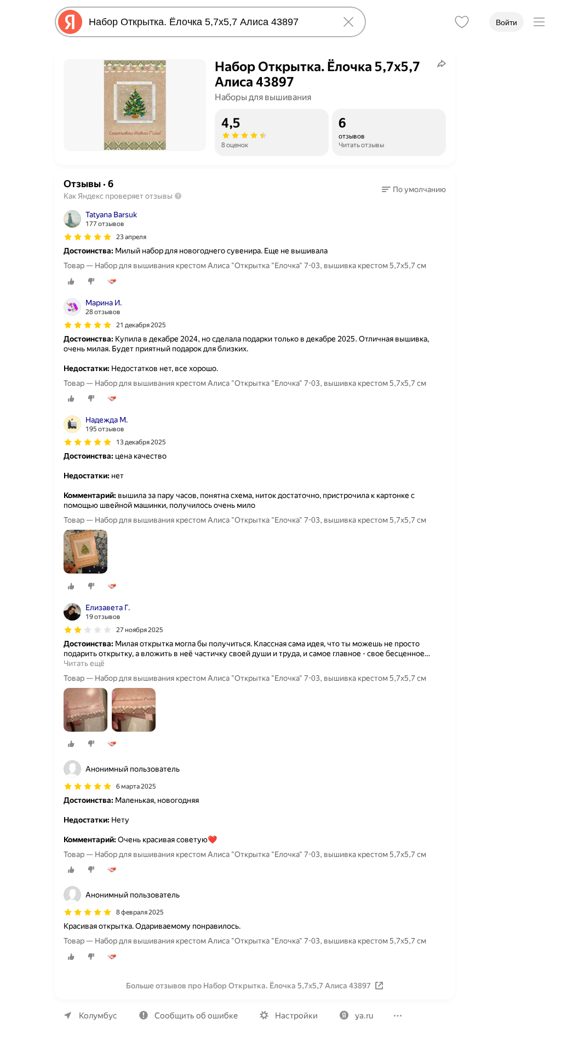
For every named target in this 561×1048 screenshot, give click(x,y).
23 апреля (131, 237)
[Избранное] (462, 22)
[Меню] (539, 22)
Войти (506, 22)
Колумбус (98, 1016)
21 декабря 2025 (141, 325)
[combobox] (208, 22)
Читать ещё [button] (84, 663)
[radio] (71, 281)
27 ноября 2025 (139, 630)
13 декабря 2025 (141, 442)
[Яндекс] (70, 22)
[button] (414, 189)
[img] (88, 237)
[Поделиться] (441, 63)
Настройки (296, 1016)
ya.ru (364, 1016)
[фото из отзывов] (85, 552)
